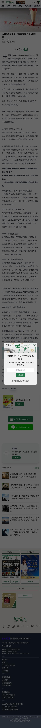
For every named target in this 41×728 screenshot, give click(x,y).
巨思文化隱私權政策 (23, 381)
